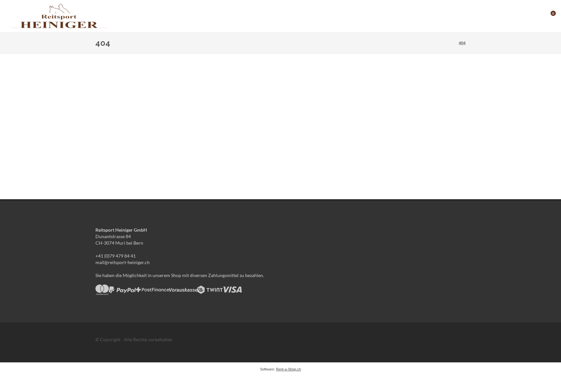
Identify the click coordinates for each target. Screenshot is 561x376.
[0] (549, 15)
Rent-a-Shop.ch (288, 369)
